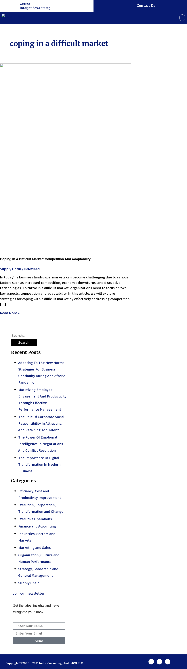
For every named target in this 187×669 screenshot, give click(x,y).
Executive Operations (35, 518)
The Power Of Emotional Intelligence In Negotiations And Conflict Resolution (40, 444)
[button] (182, 17)
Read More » (10, 312)
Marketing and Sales (34, 547)
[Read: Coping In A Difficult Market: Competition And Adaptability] (93, 248)
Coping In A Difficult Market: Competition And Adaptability (45, 259)
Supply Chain (10, 268)
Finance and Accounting (37, 526)
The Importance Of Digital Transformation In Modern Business (39, 464)
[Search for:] (37, 335)
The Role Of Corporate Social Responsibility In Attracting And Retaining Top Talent (41, 423)
